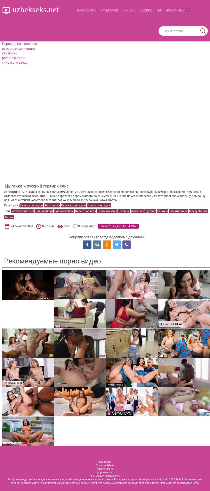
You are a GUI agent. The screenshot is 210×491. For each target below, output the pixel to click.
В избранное (86, 226)
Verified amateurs (22, 211)
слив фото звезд (14, 62)
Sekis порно (52, 205)
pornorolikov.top (13, 58)
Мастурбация (198, 211)
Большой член (64, 211)
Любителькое (178, 211)
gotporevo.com (105, 472)
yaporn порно (105, 468)
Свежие (145, 10)
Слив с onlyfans (105, 465)
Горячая (90, 211)
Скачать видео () (118, 226)
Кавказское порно (73, 205)
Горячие (124, 211)
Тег (159, 10)
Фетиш (9, 217)
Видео (79, 211)
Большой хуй (44, 211)
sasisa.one (105, 461)
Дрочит (151, 211)
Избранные (177, 10)
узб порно (9, 53)
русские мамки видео (18, 48)
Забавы (162, 211)
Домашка (137, 211)
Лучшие (128, 10)
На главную (86, 10)
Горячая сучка (107, 211)
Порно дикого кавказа (19, 44)
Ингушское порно (99, 205)
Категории (109, 10)
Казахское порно (31, 205)
